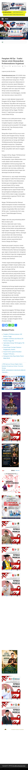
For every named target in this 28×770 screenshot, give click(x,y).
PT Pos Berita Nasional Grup (18, 765)
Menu (6, 18)
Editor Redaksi (17, 66)
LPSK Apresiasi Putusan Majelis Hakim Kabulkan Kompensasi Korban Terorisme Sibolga (12, 366)
